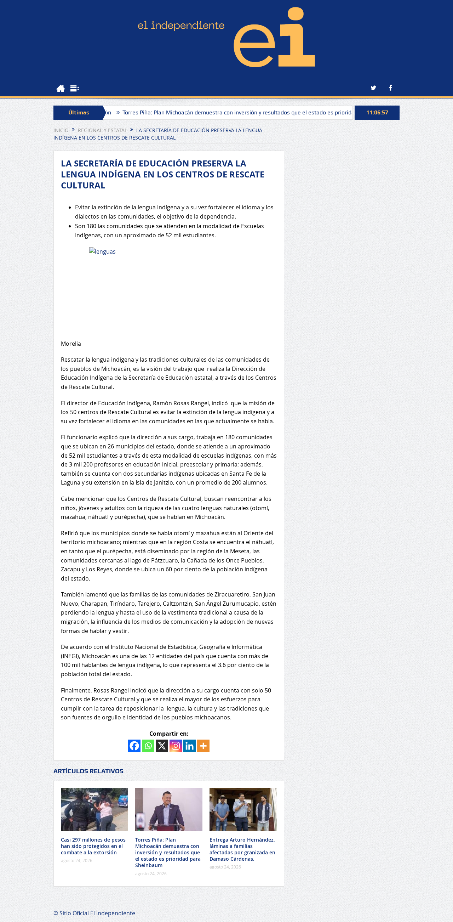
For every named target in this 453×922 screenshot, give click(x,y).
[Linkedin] (189, 746)
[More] (203, 746)
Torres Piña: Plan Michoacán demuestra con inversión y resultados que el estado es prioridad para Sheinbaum (242, 112)
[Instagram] (176, 746)
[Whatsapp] (148, 746)
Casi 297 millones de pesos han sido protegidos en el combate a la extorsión (93, 846)
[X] (162, 746)
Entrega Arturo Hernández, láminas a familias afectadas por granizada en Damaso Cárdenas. (242, 849)
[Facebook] (134, 746)
